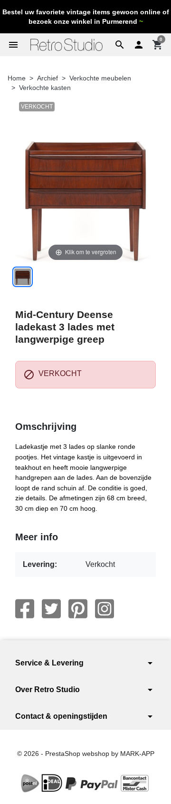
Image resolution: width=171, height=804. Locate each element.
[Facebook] (24, 609)
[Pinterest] (77, 609)
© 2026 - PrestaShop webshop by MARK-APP (85, 753)
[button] (119, 44)
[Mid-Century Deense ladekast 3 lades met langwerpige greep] (22, 277)
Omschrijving (45, 426)
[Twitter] (51, 609)
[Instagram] (104, 609)
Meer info (36, 537)
